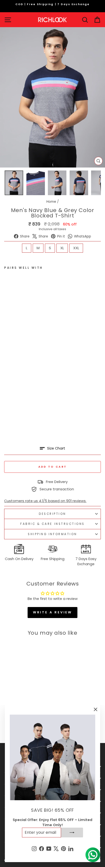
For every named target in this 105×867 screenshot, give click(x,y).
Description (52, 514)
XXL (76, 248)
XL (62, 248)
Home (51, 201)
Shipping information (52, 534)
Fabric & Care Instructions (52, 524)
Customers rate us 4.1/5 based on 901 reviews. (45, 500)
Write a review (52, 612)
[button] (52, 448)
